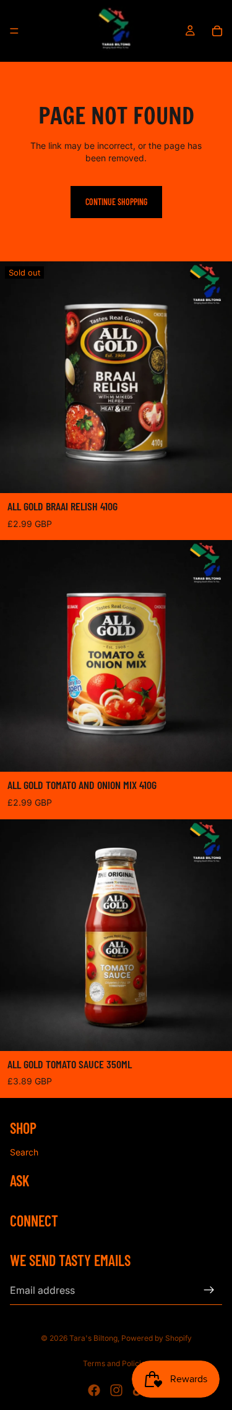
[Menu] (14, 31)
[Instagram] (116, 1390)
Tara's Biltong (93, 1338)
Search (24, 1152)
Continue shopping (116, 201)
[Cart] (217, 30)
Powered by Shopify (156, 1338)
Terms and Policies (116, 1363)
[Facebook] (94, 1390)
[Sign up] (209, 1290)
